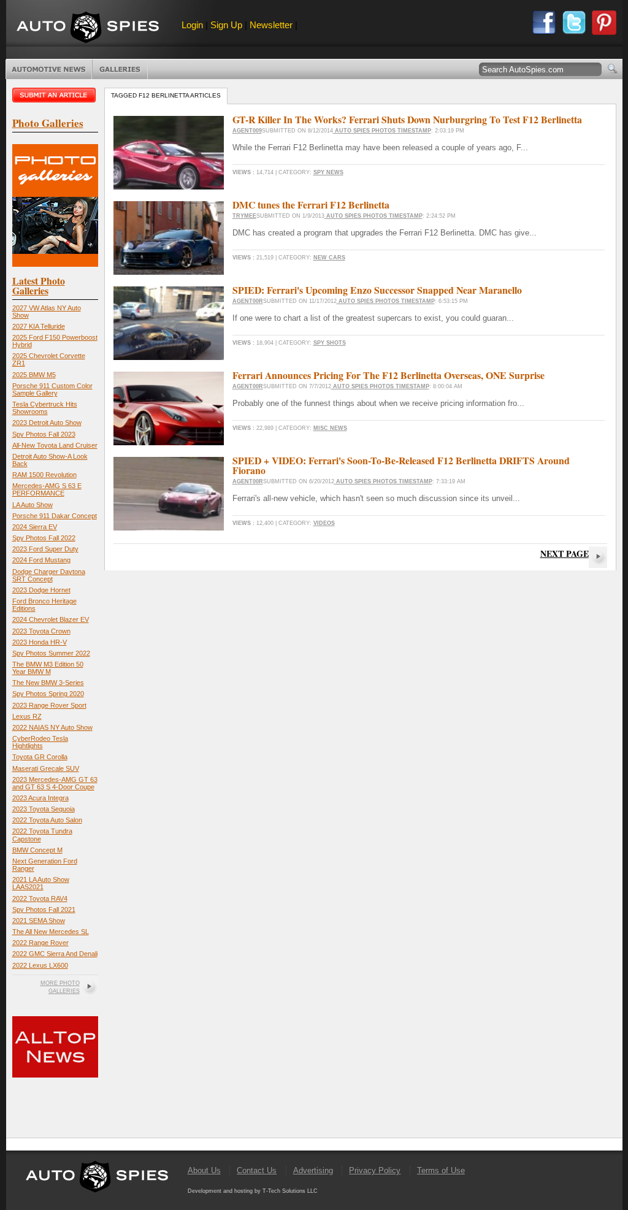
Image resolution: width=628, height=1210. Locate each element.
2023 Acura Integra (40, 798)
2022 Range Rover (40, 942)
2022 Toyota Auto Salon (47, 820)
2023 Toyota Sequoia (43, 809)
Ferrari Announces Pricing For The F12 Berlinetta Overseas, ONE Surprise (388, 375)
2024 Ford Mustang (41, 560)
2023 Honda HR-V (39, 642)
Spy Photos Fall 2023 (43, 434)
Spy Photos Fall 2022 (43, 538)
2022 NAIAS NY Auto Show (52, 727)
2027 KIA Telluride (38, 326)
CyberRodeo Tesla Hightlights (40, 742)
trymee (244, 216)
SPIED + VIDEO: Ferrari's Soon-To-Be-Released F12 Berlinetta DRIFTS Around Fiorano (401, 465)
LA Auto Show (32, 504)
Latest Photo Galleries (38, 285)
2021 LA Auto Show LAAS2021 (40, 883)
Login (192, 25)
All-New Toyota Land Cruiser (55, 445)
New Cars (329, 258)
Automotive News (49, 69)
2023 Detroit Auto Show (47, 422)
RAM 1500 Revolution (44, 474)
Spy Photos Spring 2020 (48, 693)
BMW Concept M (37, 850)
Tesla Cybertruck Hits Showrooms (44, 407)
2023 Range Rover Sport (49, 705)
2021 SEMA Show (38, 920)
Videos (324, 523)
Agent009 (247, 131)
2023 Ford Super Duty (45, 549)
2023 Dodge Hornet (41, 590)
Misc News (330, 428)
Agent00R (247, 301)
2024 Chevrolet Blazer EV (50, 619)
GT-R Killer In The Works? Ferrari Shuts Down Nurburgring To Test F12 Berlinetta (407, 119)
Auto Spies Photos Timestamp (382, 131)
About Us (204, 1170)
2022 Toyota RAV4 (39, 898)
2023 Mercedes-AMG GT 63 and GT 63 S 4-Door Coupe (55, 783)
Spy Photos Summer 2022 (51, 653)
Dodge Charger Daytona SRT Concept (48, 575)
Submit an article (55, 95)
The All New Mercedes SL (50, 931)
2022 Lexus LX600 (40, 965)
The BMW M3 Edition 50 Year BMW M (47, 668)
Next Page (564, 553)
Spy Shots (329, 343)
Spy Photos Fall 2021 (43, 909)
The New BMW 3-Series (48, 682)
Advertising (313, 1170)
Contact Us (257, 1170)
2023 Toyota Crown (41, 631)
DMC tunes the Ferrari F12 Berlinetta (310, 204)
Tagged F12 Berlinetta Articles (166, 95)
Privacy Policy (374, 1170)
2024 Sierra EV (34, 526)
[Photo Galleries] (55, 264)
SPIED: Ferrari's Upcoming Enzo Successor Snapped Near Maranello (377, 290)
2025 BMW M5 (34, 374)
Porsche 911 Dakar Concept (54, 515)
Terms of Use (441, 1170)
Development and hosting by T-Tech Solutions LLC (253, 1191)
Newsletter (271, 25)
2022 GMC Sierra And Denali (55, 953)
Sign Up (226, 25)
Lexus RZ (27, 716)
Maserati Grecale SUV (45, 768)
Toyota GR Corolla (39, 756)
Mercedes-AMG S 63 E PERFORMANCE (47, 489)
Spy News (328, 172)
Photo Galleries (120, 69)
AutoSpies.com (87, 28)
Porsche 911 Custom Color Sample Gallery (52, 389)
